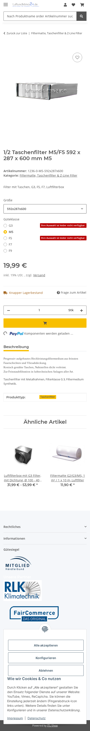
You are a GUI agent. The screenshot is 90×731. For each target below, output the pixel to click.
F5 (47, 238)
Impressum (15, 718)
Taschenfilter (47, 396)
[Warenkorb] (82, 4)
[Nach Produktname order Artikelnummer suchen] (81, 16)
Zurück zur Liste (17, 33)
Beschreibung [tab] (16, 347)
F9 (10, 251)
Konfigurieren (46, 658)
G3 (47, 225)
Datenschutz (37, 718)
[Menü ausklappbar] (5, 2)
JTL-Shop (52, 725)
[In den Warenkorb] (6, 46)
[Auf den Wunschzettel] (77, 57)
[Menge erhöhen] (81, 310)
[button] (65, 4)
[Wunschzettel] (73, 4)
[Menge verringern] (8, 310)
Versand (39, 275)
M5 (11, 232)
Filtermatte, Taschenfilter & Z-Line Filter (48, 175)
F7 (10, 244)
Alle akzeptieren (46, 645)
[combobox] (45, 208)
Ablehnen (46, 670)
